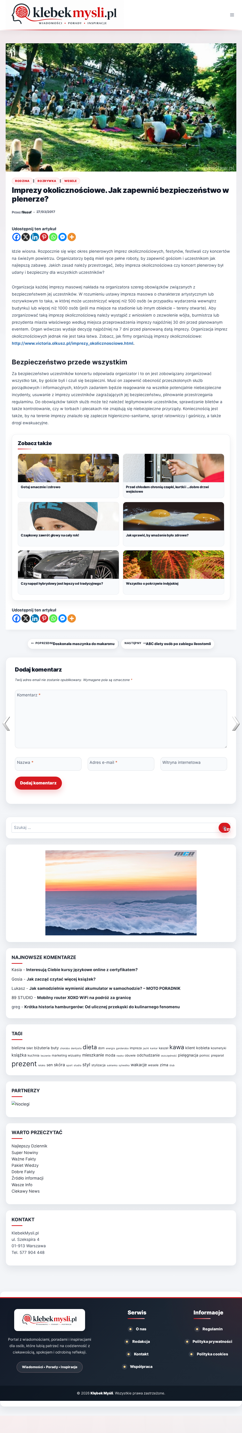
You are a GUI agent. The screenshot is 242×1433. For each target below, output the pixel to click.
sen (50, 1065)
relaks (41, 1065)
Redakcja (141, 1341)
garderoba (122, 1048)
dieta (90, 1047)
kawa (176, 1047)
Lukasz (18, 988)
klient (190, 1048)
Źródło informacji (27, 1178)
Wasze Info (22, 1184)
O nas (141, 1329)
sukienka (112, 1065)
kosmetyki (218, 1048)
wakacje (139, 1064)
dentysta (76, 1048)
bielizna (18, 1048)
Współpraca (141, 1366)
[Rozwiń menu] (232, 14)
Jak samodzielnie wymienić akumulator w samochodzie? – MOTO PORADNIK (105, 988)
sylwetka (124, 1065)
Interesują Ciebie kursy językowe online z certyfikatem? (82, 969)
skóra (59, 1064)
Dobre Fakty (23, 1171)
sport (69, 1065)
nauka (120, 1055)
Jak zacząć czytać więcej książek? (61, 979)
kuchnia (33, 1055)
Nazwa (25, 762)
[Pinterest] (44, 237)
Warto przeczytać (37, 1132)
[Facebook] (16, 237)
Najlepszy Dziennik (29, 1146)
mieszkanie (93, 1055)
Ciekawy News (26, 1191)
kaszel (163, 1048)
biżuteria (42, 1048)
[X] (26, 237)
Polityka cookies (212, 1354)
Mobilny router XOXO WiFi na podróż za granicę (84, 997)
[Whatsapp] (53, 237)
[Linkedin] (35, 237)
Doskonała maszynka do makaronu (75, 643)
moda (110, 1055)
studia (77, 1065)
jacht (146, 1048)
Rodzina (22, 181)
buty (55, 1048)
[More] (72, 237)
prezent (24, 1064)
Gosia (17, 979)
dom (101, 1048)
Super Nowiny (25, 1152)
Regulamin (213, 1329)
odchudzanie (148, 1055)
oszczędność (169, 1055)
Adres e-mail (103, 762)
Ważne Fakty (24, 1159)
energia (110, 1048)
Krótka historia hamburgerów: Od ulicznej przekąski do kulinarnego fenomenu (102, 1006)
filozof (27, 212)
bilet (29, 1048)
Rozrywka (47, 181)
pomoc (204, 1055)
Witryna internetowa (181, 762)
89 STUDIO (22, 997)
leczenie (46, 1055)
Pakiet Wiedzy (25, 1165)
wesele (153, 1065)
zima (164, 1065)
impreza (136, 1048)
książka (19, 1055)
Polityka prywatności (212, 1341)
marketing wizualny (66, 1055)
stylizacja (98, 1065)
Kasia (17, 969)
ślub (172, 1065)
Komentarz (29, 695)
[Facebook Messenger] (62, 237)
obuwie (130, 1055)
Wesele (70, 181)
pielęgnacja (188, 1055)
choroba (65, 1048)
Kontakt (141, 1354)
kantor (154, 1048)
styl (86, 1064)
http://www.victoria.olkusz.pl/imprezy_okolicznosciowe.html (72, 343)
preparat (217, 1055)
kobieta (203, 1048)
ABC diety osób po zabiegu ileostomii (168, 643)
